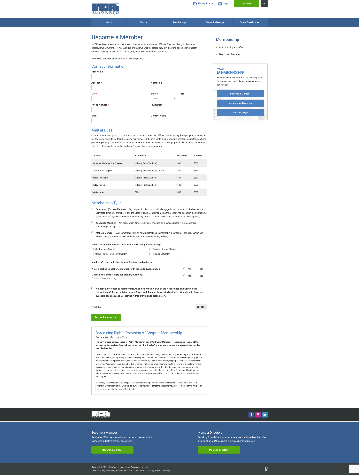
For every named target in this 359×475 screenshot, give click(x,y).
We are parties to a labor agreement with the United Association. (125, 269)
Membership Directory (240, 103)
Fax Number (157, 104)
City (94, 93)
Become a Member (230, 54)
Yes (189, 269)
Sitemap (167, 471)
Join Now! (246, 3)
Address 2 (156, 82)
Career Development (250, 22)
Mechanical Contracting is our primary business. (117, 276)
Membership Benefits (231, 47)
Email (95, 115)
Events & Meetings (214, 22)
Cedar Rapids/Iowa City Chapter (111, 254)
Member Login (240, 112)
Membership (179, 22)
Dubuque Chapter (161, 254)
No (201, 269)
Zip (183, 93)
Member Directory (218, 450)
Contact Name (159, 115)
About (109, 22)
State (154, 93)
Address (96, 82)
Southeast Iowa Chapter (164, 249)
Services (144, 22)
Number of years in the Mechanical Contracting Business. (121, 262)
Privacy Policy (154, 471)
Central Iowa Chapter (105, 249)
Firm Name (97, 71)
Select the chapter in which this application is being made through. (126, 244)
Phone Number (100, 104)
